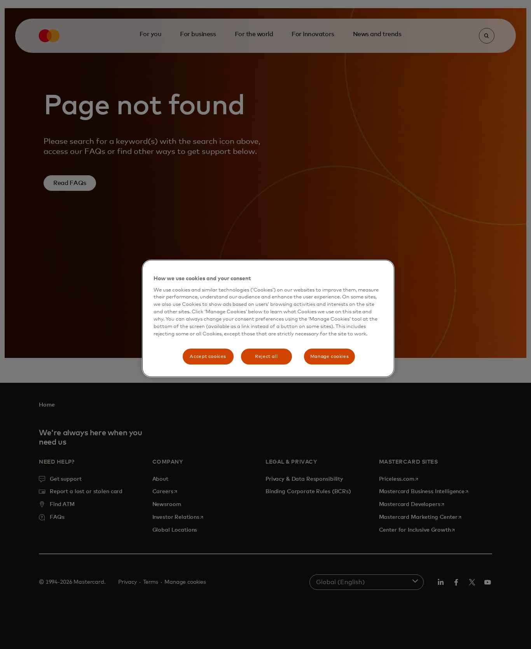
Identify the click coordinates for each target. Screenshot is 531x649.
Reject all (266, 356)
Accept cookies (208, 356)
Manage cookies (329, 356)
